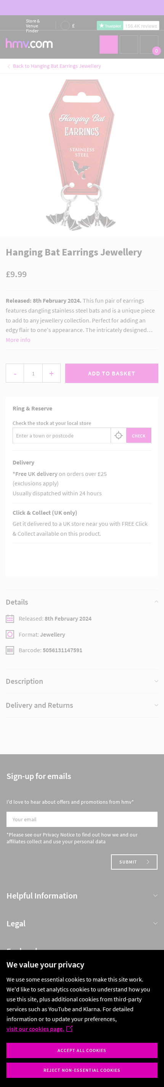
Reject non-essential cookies (82, 1070)
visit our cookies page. (35, 1029)
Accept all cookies (82, 1050)
